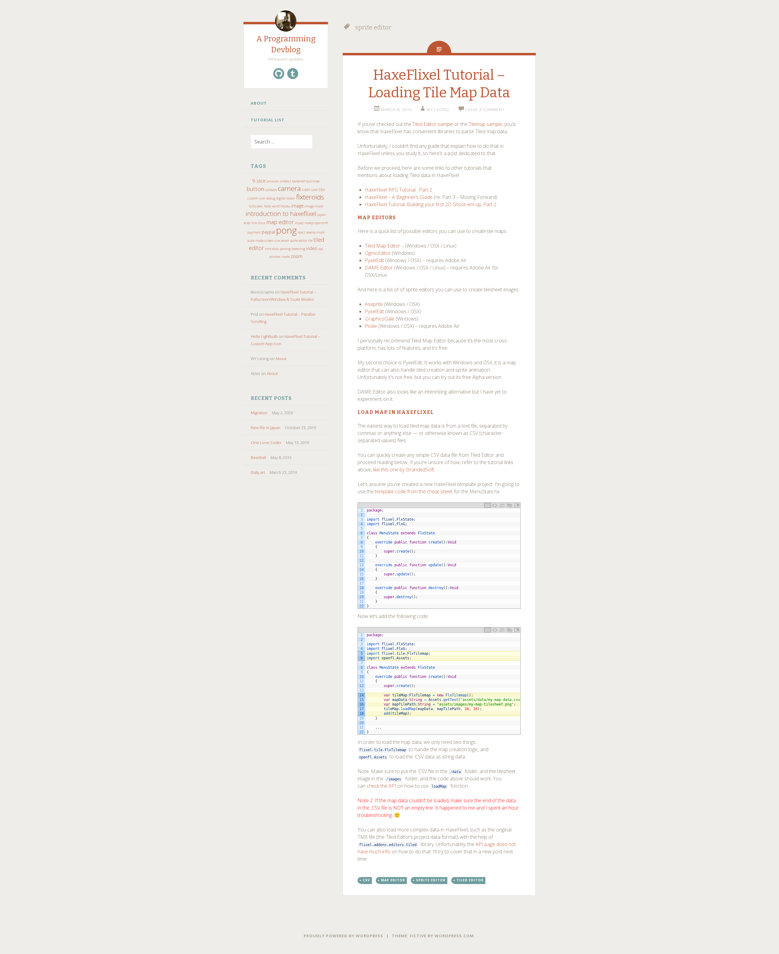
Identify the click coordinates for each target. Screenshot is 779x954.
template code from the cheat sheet (413, 491)
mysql (299, 223)
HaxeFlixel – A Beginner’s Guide (399, 197)
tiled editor (470, 880)
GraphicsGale (379, 318)
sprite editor (298, 240)
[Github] (278, 73)
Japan (321, 215)
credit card (309, 190)
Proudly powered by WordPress (343, 935)
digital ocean (285, 198)
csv (321, 189)
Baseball (258, 457)
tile (310, 240)
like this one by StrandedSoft (403, 469)
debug (270, 198)
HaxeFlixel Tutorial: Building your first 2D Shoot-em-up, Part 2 (430, 204)
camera (289, 188)
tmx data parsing (278, 249)
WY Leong (438, 109)
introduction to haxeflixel (281, 213)
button (255, 189)
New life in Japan (265, 427)
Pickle (371, 326)
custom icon (256, 198)
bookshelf (298, 181)
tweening (298, 249)
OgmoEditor (378, 253)
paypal (268, 232)
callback (271, 190)
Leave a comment (485, 109)
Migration (259, 412)
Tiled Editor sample (432, 124)
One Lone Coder (266, 442)
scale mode (255, 240)
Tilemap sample (485, 124)
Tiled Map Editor (382, 245)
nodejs (309, 223)
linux (261, 223)
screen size (272, 240)
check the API (381, 785)
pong (286, 230)
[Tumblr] (292, 73)
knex (247, 223)
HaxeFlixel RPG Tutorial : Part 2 (398, 189)
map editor (280, 222)
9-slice (259, 181)
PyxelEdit (374, 260)
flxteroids (310, 197)
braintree (313, 181)
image (298, 206)
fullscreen (256, 206)
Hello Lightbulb (264, 336)
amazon (273, 181)
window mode (279, 257)
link (254, 223)
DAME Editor (379, 267)
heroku (286, 206)
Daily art (258, 472)
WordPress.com (454, 935)
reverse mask (315, 232)
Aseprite (374, 304)
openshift (321, 223)
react (301, 232)
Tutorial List (268, 120)
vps (320, 249)
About (259, 103)
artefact (285, 181)
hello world (272, 206)
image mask (314, 206)
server (285, 240)
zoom (296, 256)
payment (254, 232)
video (311, 248)
